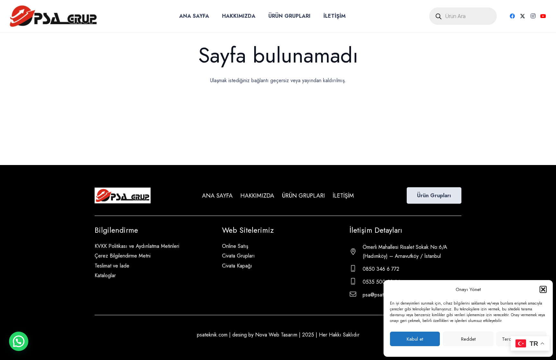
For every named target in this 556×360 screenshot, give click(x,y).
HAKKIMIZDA (257, 195)
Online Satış (235, 246)
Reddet (468, 339)
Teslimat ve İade (112, 265)
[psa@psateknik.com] (356, 294)
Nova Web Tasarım (276, 334)
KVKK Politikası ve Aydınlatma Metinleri (137, 246)
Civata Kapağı (237, 265)
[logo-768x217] (53, 16)
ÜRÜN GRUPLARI (303, 195)
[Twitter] (522, 16)
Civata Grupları (238, 255)
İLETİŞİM (343, 195)
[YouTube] (543, 16)
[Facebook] (512, 16)
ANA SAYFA (217, 195)
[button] (543, 289)
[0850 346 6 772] (356, 269)
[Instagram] (533, 16)
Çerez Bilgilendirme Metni (123, 255)
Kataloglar (105, 275)
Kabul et (415, 339)
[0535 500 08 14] (356, 282)
